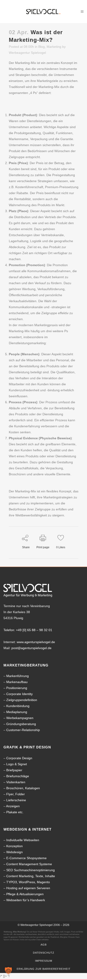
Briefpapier (14, 770)
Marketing (54, 46)
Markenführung (17, 676)
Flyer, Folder (15, 794)
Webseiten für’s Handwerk (25, 900)
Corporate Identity (19, 694)
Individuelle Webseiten (22, 840)
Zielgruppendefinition (21, 700)
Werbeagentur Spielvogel (27, 52)
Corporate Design (19, 758)
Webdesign (14, 852)
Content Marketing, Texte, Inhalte (30, 876)
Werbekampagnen (19, 718)
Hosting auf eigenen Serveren (28, 888)
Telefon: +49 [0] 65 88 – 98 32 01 (27, 630)
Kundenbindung (17, 706)
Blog (41, 46)
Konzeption (14, 846)
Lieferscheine (16, 800)
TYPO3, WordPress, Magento (28, 882)
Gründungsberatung (21, 724)
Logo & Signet (16, 764)
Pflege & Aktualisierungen (25, 894)
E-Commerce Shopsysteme (26, 858)
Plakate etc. (14, 812)
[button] (8, 970)
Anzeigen (13, 806)
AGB (44, 944)
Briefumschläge (17, 776)
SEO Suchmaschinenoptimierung (30, 870)
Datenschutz (43, 952)
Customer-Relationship (23, 730)
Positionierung (16, 688)
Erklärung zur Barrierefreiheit (44, 968)
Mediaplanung (16, 712)
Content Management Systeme (29, 864)
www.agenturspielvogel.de (36, 642)
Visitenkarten (15, 782)
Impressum (43, 960)
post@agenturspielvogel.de (31, 648)
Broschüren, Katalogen (23, 788)
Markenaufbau (17, 682)
